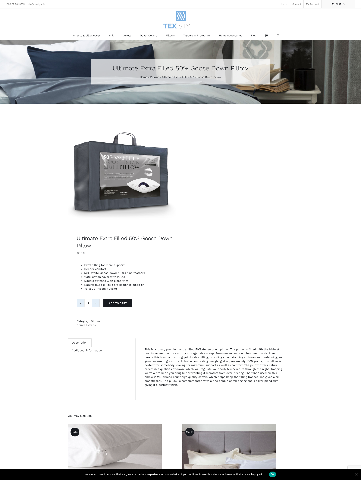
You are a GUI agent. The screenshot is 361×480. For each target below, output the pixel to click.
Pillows (95, 321)
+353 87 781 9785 (15, 4)
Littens (91, 325)
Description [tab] (79, 342)
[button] (278, 35)
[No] (356, 474)
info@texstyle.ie (36, 4)
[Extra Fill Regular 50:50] (122, 171)
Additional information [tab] (87, 350)
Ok (272, 474)
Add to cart (118, 303)
